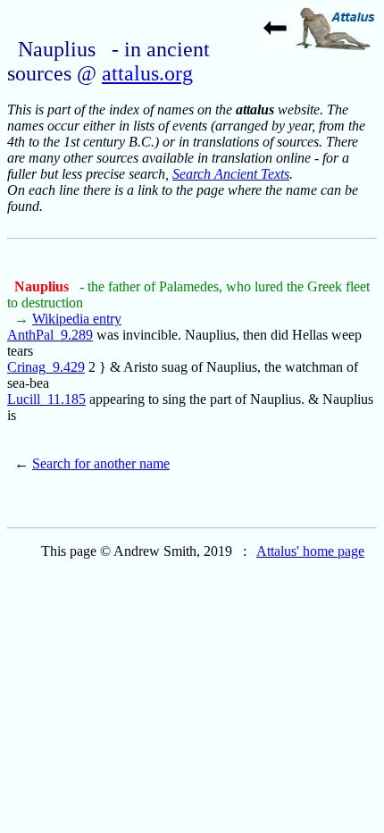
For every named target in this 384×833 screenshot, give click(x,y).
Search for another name (101, 463)
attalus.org (147, 73)
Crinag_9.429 (46, 366)
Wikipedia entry (76, 318)
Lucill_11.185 (46, 399)
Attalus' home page (310, 551)
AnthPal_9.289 (50, 334)
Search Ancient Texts (230, 173)
